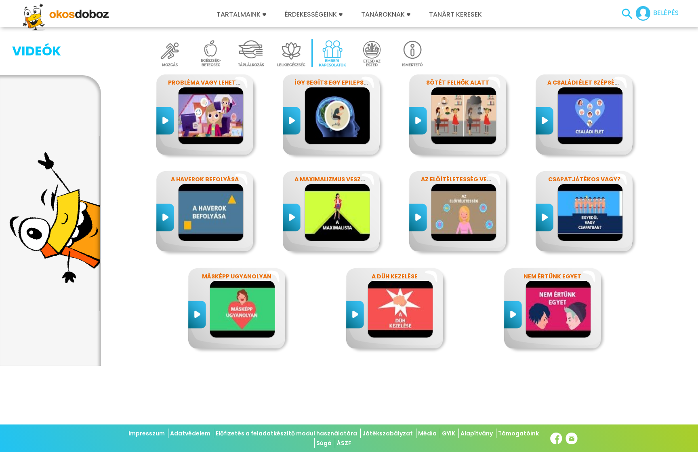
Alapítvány (476, 433)
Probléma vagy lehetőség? (211, 83)
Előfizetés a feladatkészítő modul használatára (286, 433)
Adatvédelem (190, 433)
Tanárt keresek (455, 15)
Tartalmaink (239, 15)
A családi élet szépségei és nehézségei (608, 83)
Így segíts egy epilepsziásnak (341, 83)
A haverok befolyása (205, 179)
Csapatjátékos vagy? (584, 179)
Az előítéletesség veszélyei (465, 179)
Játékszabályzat (387, 433)
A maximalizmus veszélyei (334, 179)
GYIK (448, 433)
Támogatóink (518, 433)
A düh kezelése (395, 276)
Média (427, 433)
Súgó (324, 443)
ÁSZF (344, 443)
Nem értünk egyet (552, 276)
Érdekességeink (311, 15)
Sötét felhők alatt (457, 83)
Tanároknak (383, 15)
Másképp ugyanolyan (236, 276)
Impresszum (146, 433)
